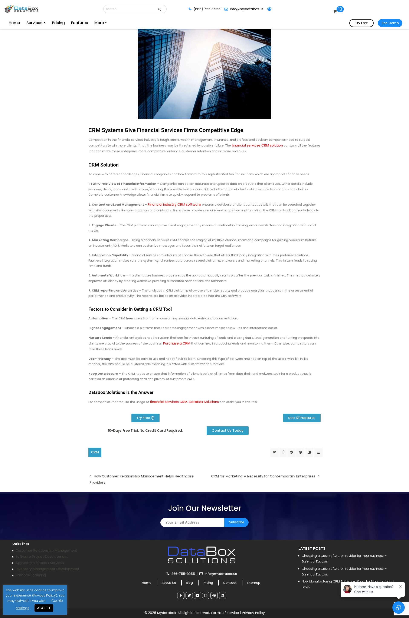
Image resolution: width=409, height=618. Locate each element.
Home (13, 22)
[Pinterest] (214, 595)
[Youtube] (197, 595)
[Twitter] (189, 595)
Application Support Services (40, 562)
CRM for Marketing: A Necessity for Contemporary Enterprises (263, 476)
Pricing (46, 22)
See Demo (390, 23)
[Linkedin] (222, 595)
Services (28, 22)
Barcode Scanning (31, 575)
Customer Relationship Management (46, 550)
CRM (95, 452)
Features (62, 22)
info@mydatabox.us (242, 9)
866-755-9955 (183, 573)
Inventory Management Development (47, 569)
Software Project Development (42, 556)
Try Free (361, 23)
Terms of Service (225, 612)
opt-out (22, 600)
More (76, 22)
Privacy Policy (253, 612)
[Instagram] (205, 595)
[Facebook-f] (180, 595)
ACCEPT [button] (44, 607)
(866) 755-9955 (205, 9)
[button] (145, 430)
